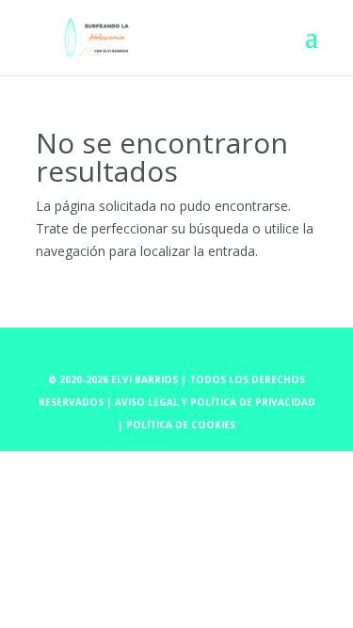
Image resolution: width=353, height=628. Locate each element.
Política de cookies (180, 424)
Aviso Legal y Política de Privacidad (215, 402)
